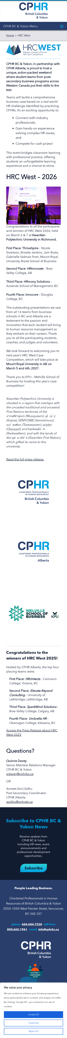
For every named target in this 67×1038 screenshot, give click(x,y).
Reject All (33, 1031)
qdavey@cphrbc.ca (20, 774)
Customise (33, 1023)
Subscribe (34, 868)
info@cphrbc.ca (48, 929)
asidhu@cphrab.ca (19, 802)
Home (10, 35)
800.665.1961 (17, 929)
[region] (33, 1010)
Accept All (33, 1015)
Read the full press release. (25, 459)
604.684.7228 (32, 924)
